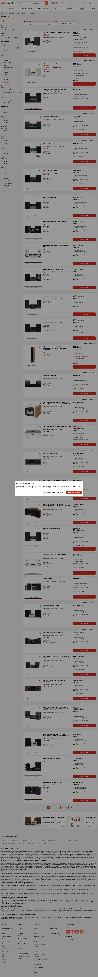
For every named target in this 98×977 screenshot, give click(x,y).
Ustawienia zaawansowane (54, 492)
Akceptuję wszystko (74, 492)
